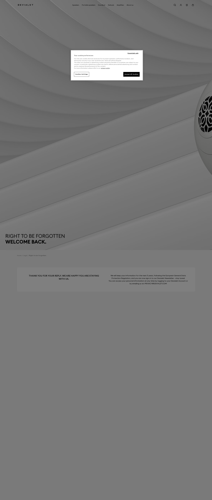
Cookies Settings (81, 74)
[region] (107, 65)
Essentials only (133, 53)
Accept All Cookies (131, 74)
